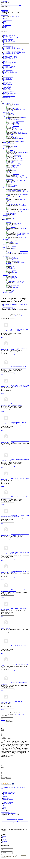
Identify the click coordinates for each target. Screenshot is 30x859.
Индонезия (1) (6, 142)
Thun (11, 286)
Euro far (13, 166)
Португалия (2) (7, 215)
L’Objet (12, 218)
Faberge (12, 266)
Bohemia (13, 278)
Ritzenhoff (14, 128)
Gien (10, 267)
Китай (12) (5, 187)
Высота (2, 767)
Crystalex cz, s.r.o (19, 282)
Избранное (4, 841)
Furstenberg (15, 122)
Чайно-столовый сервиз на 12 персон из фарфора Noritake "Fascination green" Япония (15, 404)
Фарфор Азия (6, 88)
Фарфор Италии (7, 78)
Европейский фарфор (8, 91)
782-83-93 (4, 15)
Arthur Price (15, 105)
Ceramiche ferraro (19, 160)
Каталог (5, 18)
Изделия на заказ (7, 25)
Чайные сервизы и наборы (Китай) (11, 48)
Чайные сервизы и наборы (9, 47)
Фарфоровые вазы (7, 36)
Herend (12, 113)
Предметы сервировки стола (10, 62)
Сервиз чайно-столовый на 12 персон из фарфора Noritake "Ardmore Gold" (15, 441)
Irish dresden (16, 126)
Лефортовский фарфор (23, 233)
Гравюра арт (16, 224)
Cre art (11, 162)
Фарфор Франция (7, 85)
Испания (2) (6, 145)
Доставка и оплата (7, 20)
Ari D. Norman (17, 104)
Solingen (13, 134)
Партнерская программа (9, 96)
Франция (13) (6, 256)
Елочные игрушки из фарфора (10, 35)
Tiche (11, 184)
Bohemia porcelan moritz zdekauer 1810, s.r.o (16, 281)
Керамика (5, 92)
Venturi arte (14, 185)
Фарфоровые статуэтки (8, 67)
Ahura (11, 150)
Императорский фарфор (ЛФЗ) (10, 37)
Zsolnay (12, 114)
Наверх (2, 788)
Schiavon (13, 181)
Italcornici (14, 170)
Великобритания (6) (8, 103)
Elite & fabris (16, 165)
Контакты (5, 21)
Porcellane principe (20, 175)
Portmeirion (15, 108)
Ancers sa (14, 248)
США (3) (5, 239)
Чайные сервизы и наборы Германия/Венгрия (14, 52)
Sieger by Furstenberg (22, 133)
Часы (4, 73)
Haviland (13, 268)
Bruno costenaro (18, 156)
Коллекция (3, 740)
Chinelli (12, 161)
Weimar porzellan (19, 138)
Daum (11, 265)
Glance (12, 201)
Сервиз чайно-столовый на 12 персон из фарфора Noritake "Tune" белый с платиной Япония (15, 367)
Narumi (12, 143)
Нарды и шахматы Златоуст (9, 93)
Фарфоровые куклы (8, 71)
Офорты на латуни (20, 234)
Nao (10, 147)
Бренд (2, 734)
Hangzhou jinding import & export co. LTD (15, 204)
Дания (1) (5, 140)
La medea (14, 172)
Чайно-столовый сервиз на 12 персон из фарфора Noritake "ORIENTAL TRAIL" (15, 330)
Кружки (5, 61)
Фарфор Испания (7, 84)
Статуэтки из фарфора (8, 799)
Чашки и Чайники (7, 60)
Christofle (14, 259)
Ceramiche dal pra (19, 158)
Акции (5, 26)
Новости (5, 22)
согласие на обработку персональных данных (13, 855)
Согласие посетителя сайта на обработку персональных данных (15, 821)
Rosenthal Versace (19, 132)
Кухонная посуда (7, 65)
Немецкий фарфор (7, 82)
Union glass (15, 287)
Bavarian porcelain (20, 121)
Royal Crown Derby (20, 109)
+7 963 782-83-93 (5, 813)
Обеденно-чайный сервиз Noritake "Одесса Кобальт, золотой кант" (14, 590)
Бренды (5, 27)
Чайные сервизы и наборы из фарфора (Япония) (14, 49)
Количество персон (5, 756)
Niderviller (14, 272)
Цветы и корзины (7, 805)
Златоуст (13, 227)
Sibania (12, 182)
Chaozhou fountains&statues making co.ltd (15, 190)
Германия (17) (6, 116)
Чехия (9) (5, 275)
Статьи (5, 23)
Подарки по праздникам (9, 41)
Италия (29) (6, 148)
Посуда (5, 796)
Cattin (11, 157)
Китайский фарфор (7, 79)
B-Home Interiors (19, 153)
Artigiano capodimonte (22, 152)
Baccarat (13, 257)
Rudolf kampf (16, 285)
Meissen (13, 127)
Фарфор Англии (7, 89)
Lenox (11, 242)
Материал (3, 737)
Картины (5, 44)
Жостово (13, 225)
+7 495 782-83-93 (5, 812)
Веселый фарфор (19, 223)
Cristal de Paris (17, 261)
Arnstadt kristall (17, 119)
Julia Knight (15, 241)
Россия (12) (6, 219)
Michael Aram (17, 243)
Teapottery (14, 110)
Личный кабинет (6, 842)
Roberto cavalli (17, 176)
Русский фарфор (7, 80)
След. (19, 315)
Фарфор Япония (7, 87)
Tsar (10, 273)
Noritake (13, 290)
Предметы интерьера (8, 70)
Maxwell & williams (20, 208)
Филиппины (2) (7, 249)
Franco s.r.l (14, 167)
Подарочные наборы (22, 235)
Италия (5, 54)
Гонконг (13, 214)
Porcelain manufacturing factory (15, 212)
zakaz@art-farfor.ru (5, 11)
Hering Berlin (16, 124)
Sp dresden (14, 136)
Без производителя (7, 292)
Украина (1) (6, 244)
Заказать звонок (4, 1)
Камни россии (17, 230)
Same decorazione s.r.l (22, 180)
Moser (11, 283)
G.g (10, 169)
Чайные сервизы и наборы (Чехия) (11, 53)
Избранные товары (5, 8)
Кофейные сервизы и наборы (10, 56)
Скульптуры (6, 798)
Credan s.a (14, 146)
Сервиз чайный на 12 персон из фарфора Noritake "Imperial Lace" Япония (13, 423)
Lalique (12, 271)
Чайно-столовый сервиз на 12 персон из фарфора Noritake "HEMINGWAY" (15, 349)
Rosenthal (14, 131)
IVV (10, 171)
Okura (11, 291)
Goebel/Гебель (17, 123)
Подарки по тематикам (8, 42)
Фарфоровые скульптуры (9, 66)
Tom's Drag (15, 137)
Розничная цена (4, 724)
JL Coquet (14, 270)
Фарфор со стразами (8, 77)
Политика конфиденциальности (15, 819)
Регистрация (3, 720)
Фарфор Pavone (7, 94)
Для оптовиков (6, 97)
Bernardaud (15, 258)
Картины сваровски (21, 232)
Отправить (3, 857)
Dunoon (13, 107)
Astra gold (14, 276)
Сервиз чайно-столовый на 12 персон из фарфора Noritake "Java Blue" (15, 572)
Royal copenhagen (19, 141)
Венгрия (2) (6, 112)
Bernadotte (14, 277)
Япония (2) (6, 288)
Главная (4, 836)
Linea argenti (16, 174)
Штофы (5, 75)
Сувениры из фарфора (8, 68)
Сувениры (5, 800)
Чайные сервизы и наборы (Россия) (11, 51)
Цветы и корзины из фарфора (10, 72)
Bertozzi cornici (17, 155)
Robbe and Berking (20, 129)
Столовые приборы (8, 63)
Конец (22, 315)
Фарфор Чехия (6, 83)
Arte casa (13, 151)
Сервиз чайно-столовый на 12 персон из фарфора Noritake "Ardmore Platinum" (15, 516)
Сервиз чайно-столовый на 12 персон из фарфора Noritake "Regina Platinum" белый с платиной (15, 386)
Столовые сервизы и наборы (10, 57)
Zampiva (13, 186)
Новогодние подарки (8, 39)
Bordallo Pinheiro (19, 217)
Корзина (4, 839)
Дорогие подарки (7, 40)
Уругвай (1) (6, 247)
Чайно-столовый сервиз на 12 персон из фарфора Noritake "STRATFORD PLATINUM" (15, 534)
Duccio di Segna (18, 163)
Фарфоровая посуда (8, 46)
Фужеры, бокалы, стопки (9, 58)
